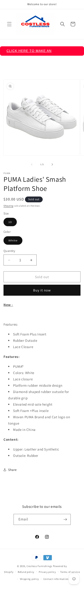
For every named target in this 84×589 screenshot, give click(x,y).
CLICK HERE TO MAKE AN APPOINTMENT (29, 52)
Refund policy (26, 572)
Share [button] (12, 470)
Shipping (8, 205)
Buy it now (42, 290)
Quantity (9, 251)
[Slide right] (52, 164)
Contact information (56, 579)
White (15, 241)
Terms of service (70, 572)
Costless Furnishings (39, 566)
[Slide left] (32, 164)
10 (12, 223)
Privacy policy (47, 572)
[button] (9, 24)
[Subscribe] (65, 519)
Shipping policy (29, 579)
